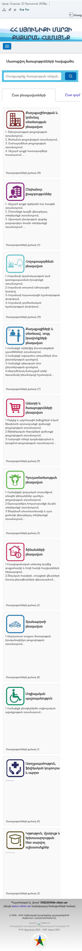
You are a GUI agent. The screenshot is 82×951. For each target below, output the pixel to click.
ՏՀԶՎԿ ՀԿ (45, 923)
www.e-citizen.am (21, 906)
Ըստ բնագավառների (29, 95)
